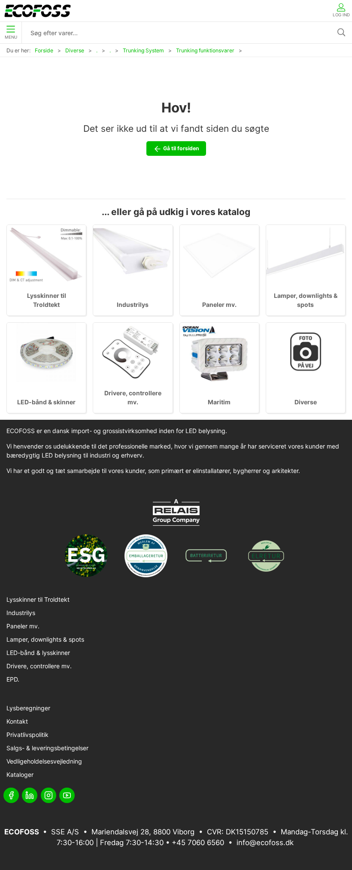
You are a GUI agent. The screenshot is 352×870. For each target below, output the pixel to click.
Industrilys (133, 304)
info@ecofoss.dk (265, 842)
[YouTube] (67, 795)
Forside (44, 50)
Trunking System (143, 50)
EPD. (12, 679)
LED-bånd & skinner (46, 402)
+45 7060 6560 (198, 842)
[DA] (37, 10)
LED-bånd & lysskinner (38, 652)
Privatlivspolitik (27, 734)
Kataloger (19, 774)
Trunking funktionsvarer (205, 50)
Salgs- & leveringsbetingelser (47, 748)
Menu (11, 37)
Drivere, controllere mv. (39, 666)
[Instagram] (48, 795)
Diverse (74, 50)
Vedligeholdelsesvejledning (44, 761)
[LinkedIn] (29, 795)
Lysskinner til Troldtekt (38, 599)
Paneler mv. (219, 304)
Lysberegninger (28, 708)
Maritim (219, 402)
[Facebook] (11, 795)
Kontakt (17, 721)
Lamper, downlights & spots (45, 639)
